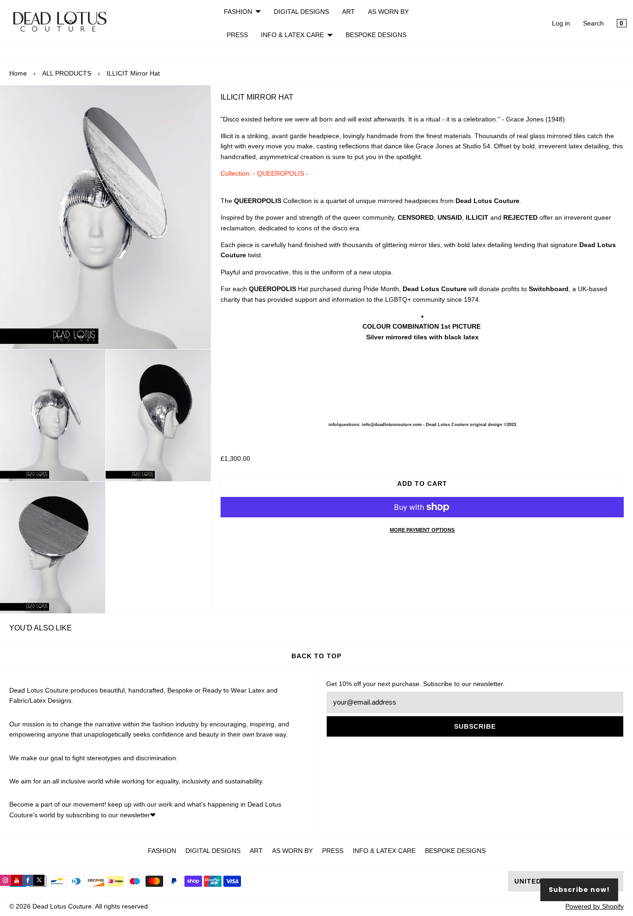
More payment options (422, 530)
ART (348, 11)
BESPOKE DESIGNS (376, 34)
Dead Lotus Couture (62, 906)
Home (18, 73)
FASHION (238, 11)
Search (593, 23)
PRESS (237, 34)
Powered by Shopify (594, 906)
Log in (561, 23)
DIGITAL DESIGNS (301, 11)
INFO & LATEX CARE (292, 34)
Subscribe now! (579, 889)
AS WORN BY (388, 11)
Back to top (316, 656)
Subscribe (475, 726)
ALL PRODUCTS (66, 73)
